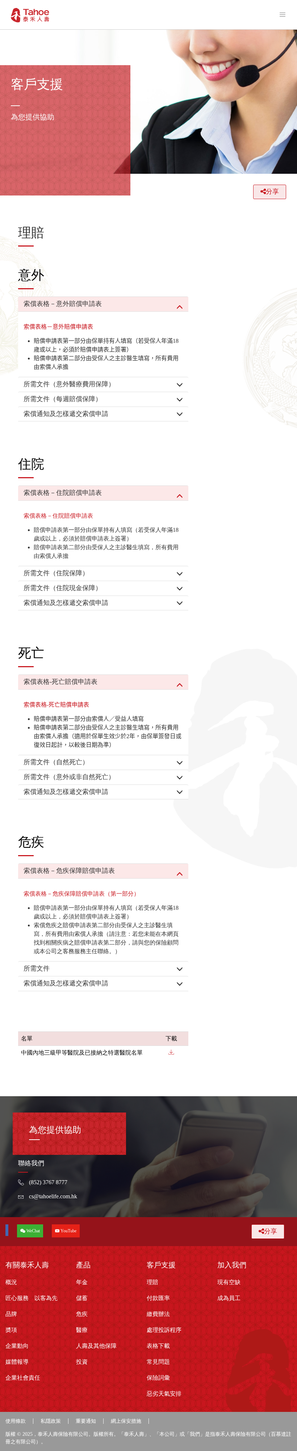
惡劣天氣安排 (164, 1394)
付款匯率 (158, 1298)
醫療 (82, 1330)
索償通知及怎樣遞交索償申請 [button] (66, 413)
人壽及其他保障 (96, 1346)
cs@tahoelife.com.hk (53, 1196)
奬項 (11, 1330)
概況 (11, 1282)
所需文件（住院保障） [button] (56, 573)
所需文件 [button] (37, 968)
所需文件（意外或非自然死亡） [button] (69, 777)
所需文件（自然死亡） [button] (56, 762)
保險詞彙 (158, 1378)
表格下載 (158, 1346)
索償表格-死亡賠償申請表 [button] (60, 681)
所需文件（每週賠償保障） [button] (63, 399)
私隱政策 (51, 1421)
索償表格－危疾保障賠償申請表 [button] (69, 870)
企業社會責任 (22, 1378)
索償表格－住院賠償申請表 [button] (63, 492)
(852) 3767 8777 (48, 1182)
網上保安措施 (126, 1421)
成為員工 (228, 1298)
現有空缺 (228, 1282)
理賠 (152, 1282)
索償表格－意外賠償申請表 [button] (63, 303)
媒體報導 (17, 1362)
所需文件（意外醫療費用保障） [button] (69, 384)
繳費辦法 (158, 1314)
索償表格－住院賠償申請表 (58, 516)
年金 (82, 1282)
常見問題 (158, 1362)
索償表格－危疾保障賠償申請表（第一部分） (81, 894)
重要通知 (86, 1421)
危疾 (82, 1314)
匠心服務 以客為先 (31, 1298)
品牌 (11, 1314)
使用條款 (15, 1421)
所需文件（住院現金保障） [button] (63, 588)
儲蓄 (82, 1298)
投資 (82, 1362)
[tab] (103, 304)
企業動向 (17, 1346)
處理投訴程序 (164, 1330)
